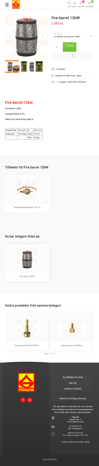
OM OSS (73, 383)
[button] (42, 37)
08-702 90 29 (76, 426)
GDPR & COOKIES (72, 388)
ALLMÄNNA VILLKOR (73, 377)
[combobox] (72, 35)
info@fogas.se (77, 428)
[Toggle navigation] (7, 5)
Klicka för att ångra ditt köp (73, 398)
